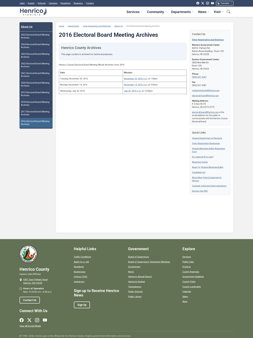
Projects (186, 266)
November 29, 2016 (133, 78)
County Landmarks (191, 286)
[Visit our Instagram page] (37, 320)
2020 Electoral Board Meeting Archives (35, 84)
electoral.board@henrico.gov (205, 95)
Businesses (80, 271)
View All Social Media (30, 326)
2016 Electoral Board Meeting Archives (35, 123)
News (202, 12)
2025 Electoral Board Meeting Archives (35, 36)
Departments (181, 12)
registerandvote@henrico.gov (206, 90)
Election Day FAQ (200, 191)
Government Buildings (193, 276)
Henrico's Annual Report (140, 276)
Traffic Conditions (82, 256)
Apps (184, 301)
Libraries (53, 3)
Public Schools (135, 291)
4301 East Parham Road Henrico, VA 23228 (35, 281)
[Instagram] (207, 3)
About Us (26, 26)
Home (61, 26)
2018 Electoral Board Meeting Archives (35, 103)
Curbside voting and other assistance (209, 186)
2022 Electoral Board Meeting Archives (35, 65)
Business (78, 3)
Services (133, 12)
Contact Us (29, 300)
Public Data (188, 262)
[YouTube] (212, 3)
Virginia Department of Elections (207, 138)
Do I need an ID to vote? (203, 157)
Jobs (22, 3)
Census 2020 (80, 276)
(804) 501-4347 (199, 77)
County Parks (189, 281)
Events (31, 3)
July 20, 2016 (130, 91)
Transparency (134, 286)
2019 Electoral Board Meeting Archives (35, 94)
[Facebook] (197, 3)
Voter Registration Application (206, 143)
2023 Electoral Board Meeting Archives (35, 55)
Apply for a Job (81, 262)
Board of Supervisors (138, 256)
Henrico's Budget (136, 281)
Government (134, 266)
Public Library (134, 296)
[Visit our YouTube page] (45, 320)
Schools (42, 3)
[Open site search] (228, 12)
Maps (185, 296)
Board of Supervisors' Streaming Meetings (149, 262)
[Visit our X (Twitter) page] (29, 320)
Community (155, 12)
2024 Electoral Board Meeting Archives (35, 46)
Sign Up (81, 304)
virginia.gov (79, 281)
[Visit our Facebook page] (21, 320)
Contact (90, 3)
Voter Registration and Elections (97, 26)
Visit (217, 12)
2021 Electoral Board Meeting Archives (35, 74)
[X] (202, 3)
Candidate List (198, 172)
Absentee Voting (200, 162)
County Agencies (190, 271)
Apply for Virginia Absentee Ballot (207, 167)
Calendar (186, 291)
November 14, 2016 (133, 84)
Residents (66, 3)
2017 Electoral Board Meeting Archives (35, 113)
